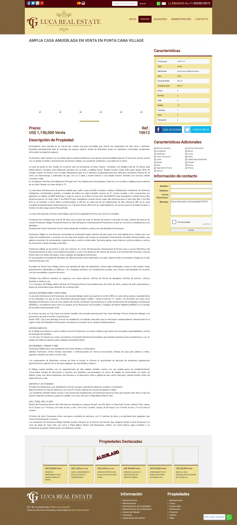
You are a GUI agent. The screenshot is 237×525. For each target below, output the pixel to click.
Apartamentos (176, 500)
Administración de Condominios (137, 509)
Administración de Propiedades (137, 506)
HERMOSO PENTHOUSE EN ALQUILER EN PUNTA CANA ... (107, 474)
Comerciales (175, 506)
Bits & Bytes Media (80, 510)
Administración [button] (181, 19)
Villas (172, 518)
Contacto (201, 19)
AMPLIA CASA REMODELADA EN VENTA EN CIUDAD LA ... (186, 474)
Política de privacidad (60, 507)
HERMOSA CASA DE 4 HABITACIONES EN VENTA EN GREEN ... (132, 474)
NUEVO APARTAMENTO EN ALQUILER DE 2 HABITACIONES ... (80, 474)
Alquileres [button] (160, 19)
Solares (173, 515)
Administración (129, 503)
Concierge (127, 515)
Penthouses (175, 509)
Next (190, 462)
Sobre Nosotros (130, 500)
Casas (172, 503)
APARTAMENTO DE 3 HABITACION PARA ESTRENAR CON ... (158, 474)
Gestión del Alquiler (131, 512)
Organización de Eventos (134, 518)
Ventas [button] (144, 19)
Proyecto (174, 512)
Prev (51, 462)
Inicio (132, 19)
